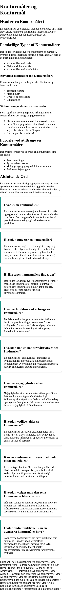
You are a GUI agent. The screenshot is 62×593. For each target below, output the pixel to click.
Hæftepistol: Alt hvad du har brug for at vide (23, 582)
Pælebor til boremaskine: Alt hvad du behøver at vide (27, 561)
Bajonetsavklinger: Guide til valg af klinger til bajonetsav (29, 579)
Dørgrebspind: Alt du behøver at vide (36, 570)
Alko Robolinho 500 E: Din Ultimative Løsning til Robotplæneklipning (27, 585)
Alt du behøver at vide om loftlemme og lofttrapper (26, 576)
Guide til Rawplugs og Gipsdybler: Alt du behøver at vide (30, 573)
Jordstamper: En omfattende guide (41, 588)
